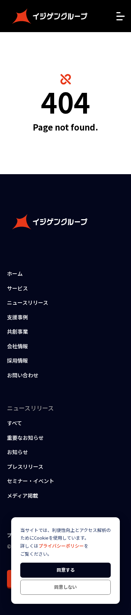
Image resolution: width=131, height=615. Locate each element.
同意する (66, 569)
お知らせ (17, 451)
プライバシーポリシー (61, 545)
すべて (14, 423)
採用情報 (17, 360)
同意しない (65, 587)
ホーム (15, 273)
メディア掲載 (22, 495)
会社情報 (17, 346)
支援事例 (17, 317)
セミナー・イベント (30, 480)
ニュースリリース (27, 302)
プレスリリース (25, 466)
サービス (17, 288)
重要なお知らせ (25, 437)
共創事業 (17, 331)
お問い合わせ (22, 375)
